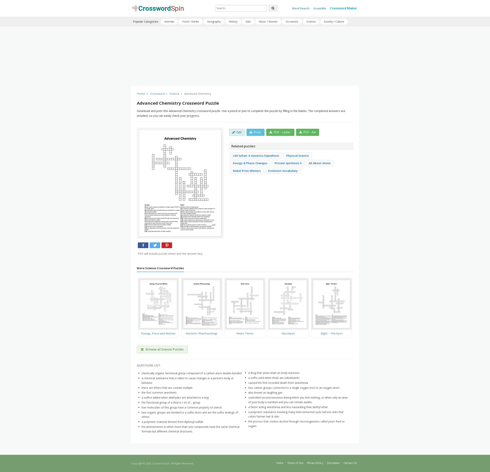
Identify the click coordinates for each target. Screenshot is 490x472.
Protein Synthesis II (288, 163)
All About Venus (320, 163)
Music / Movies (268, 21)
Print (257, 132)
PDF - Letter (282, 132)
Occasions (292, 21)
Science (311, 21)
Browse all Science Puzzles (164, 349)
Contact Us (350, 463)
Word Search (301, 8)
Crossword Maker (343, 8)
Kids (248, 21)
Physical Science (297, 155)
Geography (214, 21)
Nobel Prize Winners (247, 171)
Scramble (319, 8)
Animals (169, 21)
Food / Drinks (190, 21)
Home (279, 463)
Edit (239, 132)
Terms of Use (295, 463)
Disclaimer (333, 463)
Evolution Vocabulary (283, 171)
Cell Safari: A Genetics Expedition (256, 155)
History (233, 21)
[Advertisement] (245, 56)
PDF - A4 (309, 132)
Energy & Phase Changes (250, 163)
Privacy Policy (315, 463)
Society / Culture (334, 21)
